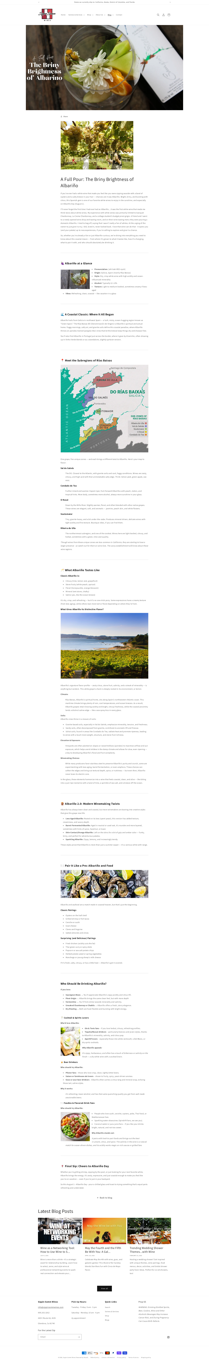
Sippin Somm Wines (69, 1357)
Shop (107, 1316)
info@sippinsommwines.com (50, 1307)
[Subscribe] (78, 1337)
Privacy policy (121, 1357)
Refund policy (95, 1357)
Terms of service (133, 1357)
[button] (76, 14)
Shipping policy (146, 1357)
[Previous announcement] (38, 2)
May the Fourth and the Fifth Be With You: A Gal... (103, 1250)
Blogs (107, 1320)
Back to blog (106, 1197)
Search (107, 1307)
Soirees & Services (112, 1311)
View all (104, 1288)
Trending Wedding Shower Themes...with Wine (146, 1250)
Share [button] (65, 116)
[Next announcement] (170, 2)
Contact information (108, 1357)
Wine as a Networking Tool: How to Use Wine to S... (57, 1250)
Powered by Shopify (82, 1357)
